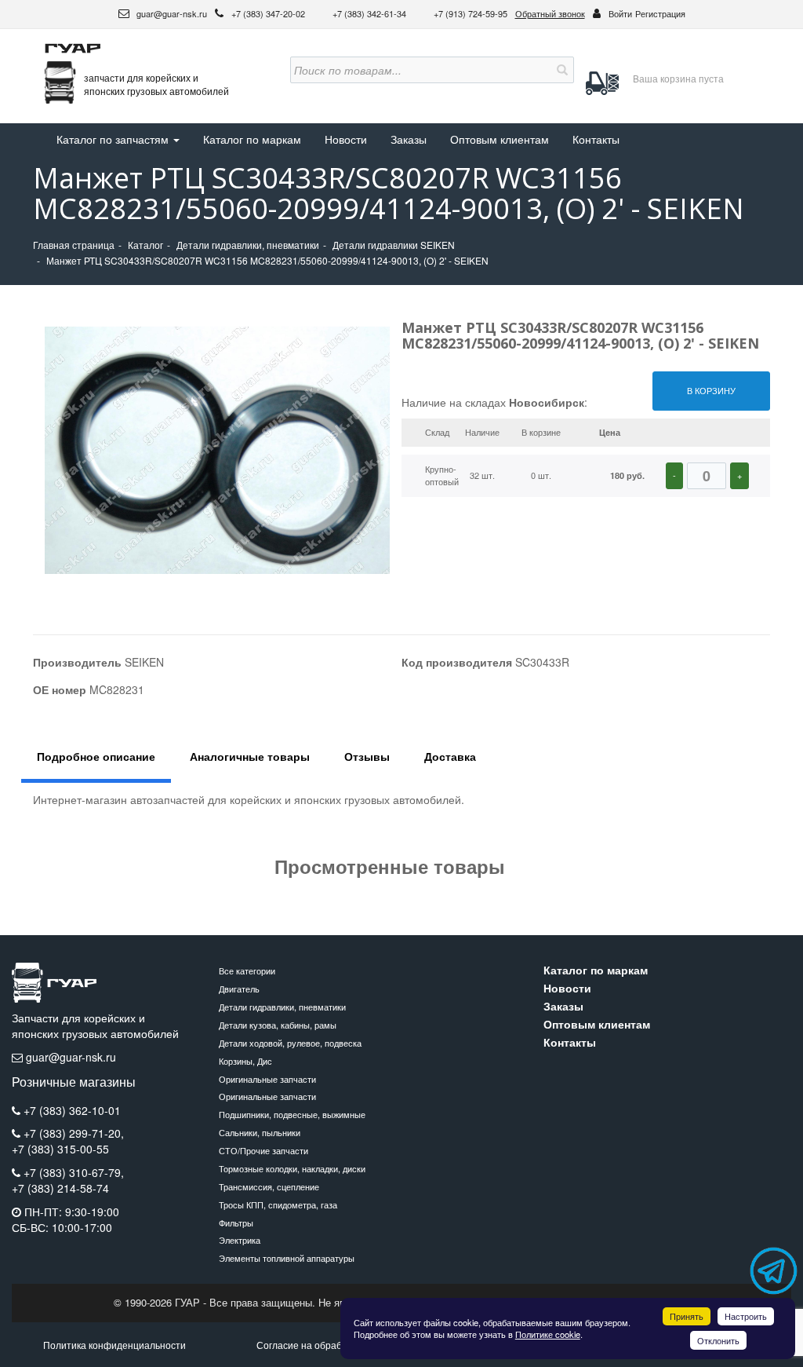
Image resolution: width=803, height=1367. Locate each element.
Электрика (239, 1240)
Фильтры (236, 1222)
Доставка (450, 756)
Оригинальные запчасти (267, 1079)
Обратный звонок (550, 13)
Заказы (409, 139)
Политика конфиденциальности (114, 1344)
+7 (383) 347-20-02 (269, 13)
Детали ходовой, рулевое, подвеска (290, 1042)
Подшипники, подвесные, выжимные (292, 1114)
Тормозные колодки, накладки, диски (292, 1168)
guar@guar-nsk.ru (170, 13)
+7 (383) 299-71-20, (74, 1133)
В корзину (711, 390)
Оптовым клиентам (499, 139)
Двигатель (239, 988)
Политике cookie (547, 1334)
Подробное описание (96, 756)
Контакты (596, 139)
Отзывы (367, 756)
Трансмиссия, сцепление (269, 1186)
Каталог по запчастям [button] (114, 139)
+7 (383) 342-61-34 (370, 13)
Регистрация (660, 13)
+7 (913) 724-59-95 (470, 13)
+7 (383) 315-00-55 (60, 1149)
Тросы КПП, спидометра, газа (278, 1204)
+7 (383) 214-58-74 (60, 1188)
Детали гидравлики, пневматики (282, 1006)
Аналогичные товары (250, 756)
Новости (346, 139)
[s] (560, 70)
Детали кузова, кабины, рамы (277, 1024)
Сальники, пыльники (259, 1132)
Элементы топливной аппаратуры (286, 1258)
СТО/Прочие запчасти (263, 1150)
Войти (620, 13)
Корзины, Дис (245, 1060)
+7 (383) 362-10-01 (72, 1110)
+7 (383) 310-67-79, (74, 1172)
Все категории (247, 970)
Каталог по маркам (252, 139)
